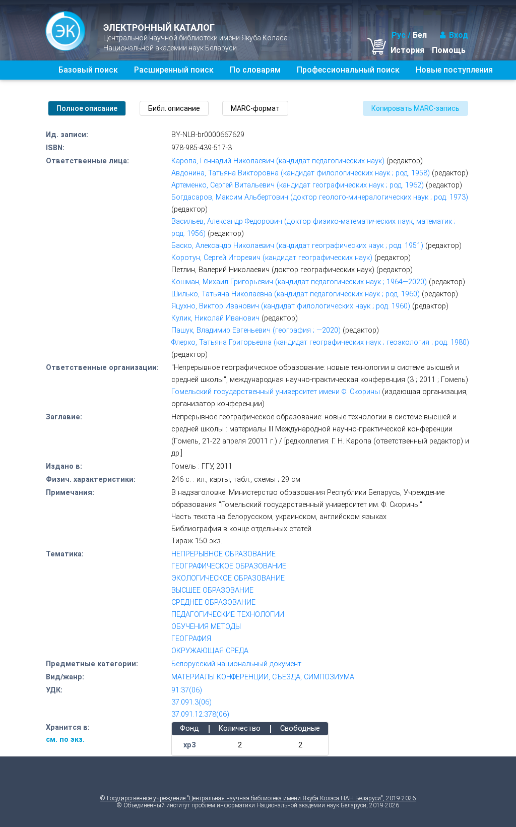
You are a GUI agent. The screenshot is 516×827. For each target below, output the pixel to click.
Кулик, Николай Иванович (215, 318)
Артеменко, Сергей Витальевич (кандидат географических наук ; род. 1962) (297, 185)
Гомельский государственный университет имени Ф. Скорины (275, 392)
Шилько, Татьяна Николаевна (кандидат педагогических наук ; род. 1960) (295, 294)
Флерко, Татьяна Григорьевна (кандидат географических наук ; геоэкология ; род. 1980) (320, 342)
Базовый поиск (88, 70)
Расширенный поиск (174, 70)
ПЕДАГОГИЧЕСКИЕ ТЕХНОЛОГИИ (227, 614)
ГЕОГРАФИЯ (191, 638)
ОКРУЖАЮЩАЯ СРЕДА (209, 651)
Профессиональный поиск (348, 70)
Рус (399, 35)
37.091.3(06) (191, 702)
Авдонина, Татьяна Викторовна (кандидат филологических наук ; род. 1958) (300, 173)
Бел (420, 35)
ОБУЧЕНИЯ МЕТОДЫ (206, 626)
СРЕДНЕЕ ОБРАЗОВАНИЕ (213, 602)
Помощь (449, 50)
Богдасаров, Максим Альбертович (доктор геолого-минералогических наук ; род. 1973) (319, 197)
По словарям (255, 70)
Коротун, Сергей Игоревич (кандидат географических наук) (271, 257)
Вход (458, 35)
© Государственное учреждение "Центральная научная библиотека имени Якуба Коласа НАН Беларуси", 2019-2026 (258, 798)
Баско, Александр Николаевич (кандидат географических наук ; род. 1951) (297, 245)
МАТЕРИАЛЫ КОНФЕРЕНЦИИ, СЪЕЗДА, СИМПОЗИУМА (262, 677)
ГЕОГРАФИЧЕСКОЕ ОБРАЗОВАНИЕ (228, 566)
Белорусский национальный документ (236, 664)
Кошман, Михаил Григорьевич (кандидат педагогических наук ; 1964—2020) (299, 282)
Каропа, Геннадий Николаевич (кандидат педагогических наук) (277, 161)
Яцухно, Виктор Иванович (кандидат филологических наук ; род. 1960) (290, 306)
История (407, 50)
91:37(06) (186, 690)
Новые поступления (454, 70)
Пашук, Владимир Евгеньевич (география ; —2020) (256, 330)
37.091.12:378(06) (200, 714)
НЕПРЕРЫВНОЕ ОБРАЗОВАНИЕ (223, 554)
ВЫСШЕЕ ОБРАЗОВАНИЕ (212, 590)
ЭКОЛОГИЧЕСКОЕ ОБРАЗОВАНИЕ (228, 578)
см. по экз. (65, 739)
